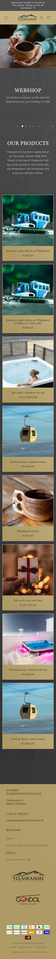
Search (10, 838)
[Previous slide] (17, 126)
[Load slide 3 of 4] (30, 126)
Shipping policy (19, 952)
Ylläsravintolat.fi (26, 943)
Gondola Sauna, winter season (28, 739)
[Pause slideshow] (52, 126)
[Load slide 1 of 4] (22, 126)
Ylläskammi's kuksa (28, 531)
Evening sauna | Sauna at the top (28, 669)
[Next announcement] (50, 5)
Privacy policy (40, 947)
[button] (6, 17)
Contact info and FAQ (18, 859)
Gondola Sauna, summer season (28, 461)
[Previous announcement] (5, 5)
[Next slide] (38, 126)
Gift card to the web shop (28, 600)
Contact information (38, 952)
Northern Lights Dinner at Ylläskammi (28, 251)
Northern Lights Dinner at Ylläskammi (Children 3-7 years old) (28, 322)
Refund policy (25, 947)
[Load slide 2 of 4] (26, 126)
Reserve (10, 852)
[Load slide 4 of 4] (33, 126)
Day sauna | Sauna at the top (28, 392)
